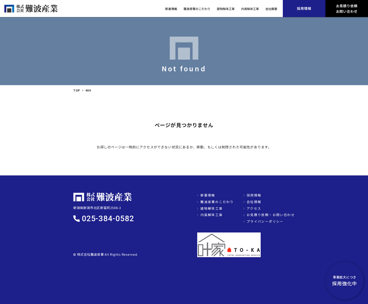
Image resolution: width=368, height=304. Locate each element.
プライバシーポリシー (265, 221)
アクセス (254, 208)
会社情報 (254, 201)
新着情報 (171, 9)
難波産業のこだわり (197, 9)
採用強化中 (344, 281)
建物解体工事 (226, 9)
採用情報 (254, 195)
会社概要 (271, 9)
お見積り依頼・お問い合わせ (271, 214)
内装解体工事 (250, 9)
